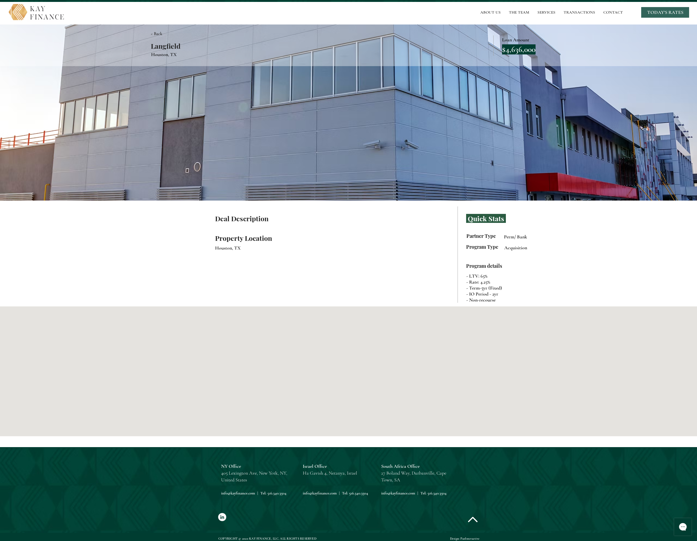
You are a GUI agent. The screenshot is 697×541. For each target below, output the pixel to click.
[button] (665, 12)
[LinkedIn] (222, 517)
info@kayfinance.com (238, 493)
